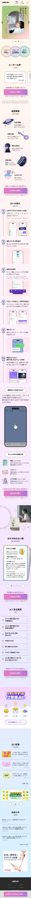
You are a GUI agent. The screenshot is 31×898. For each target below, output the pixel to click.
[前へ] (7, 586)
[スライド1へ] (12, 41)
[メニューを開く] (27, 2)
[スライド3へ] (15, 41)
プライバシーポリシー (12, 887)
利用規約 (21, 885)
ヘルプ (15, 885)
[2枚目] (15, 804)
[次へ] (23, 586)
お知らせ (10, 885)
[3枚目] (17, 804)
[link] (5, 2)
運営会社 (21, 887)
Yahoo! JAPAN (15, 890)
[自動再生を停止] (18, 41)
